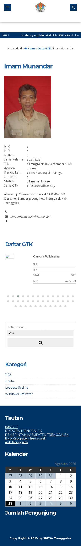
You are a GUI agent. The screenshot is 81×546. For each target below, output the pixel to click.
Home (31, 48)
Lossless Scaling (16, 387)
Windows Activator (19, 394)
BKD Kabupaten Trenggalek (25, 438)
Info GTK (11, 427)
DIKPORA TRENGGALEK (23, 431)
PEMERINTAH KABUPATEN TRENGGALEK (36, 435)
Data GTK (44, 48)
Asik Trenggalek (16, 442)
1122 (8, 375)
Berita (9, 381)
